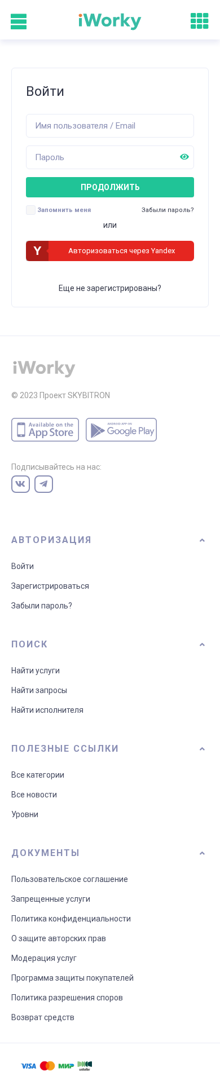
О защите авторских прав (58, 938)
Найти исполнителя (47, 709)
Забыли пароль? (41, 605)
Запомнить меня (64, 210)
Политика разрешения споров (67, 997)
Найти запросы (39, 690)
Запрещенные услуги (50, 898)
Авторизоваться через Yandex (121, 250)
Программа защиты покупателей (72, 977)
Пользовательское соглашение (69, 879)
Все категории (37, 774)
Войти (22, 566)
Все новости (34, 794)
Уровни (24, 814)
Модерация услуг (44, 958)
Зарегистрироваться (50, 585)
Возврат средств (42, 1017)
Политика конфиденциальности (71, 918)
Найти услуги (35, 670)
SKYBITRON (89, 395)
